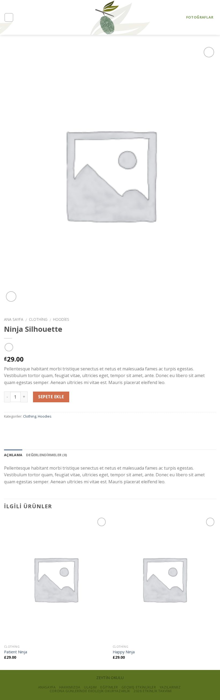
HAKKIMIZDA (69, 687)
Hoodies (61, 319)
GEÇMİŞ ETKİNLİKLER (139, 687)
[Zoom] (11, 296)
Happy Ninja (124, 652)
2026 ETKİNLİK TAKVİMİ (153, 691)
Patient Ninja (15, 652)
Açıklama (13, 454)
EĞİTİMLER (109, 687)
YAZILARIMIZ (170, 687)
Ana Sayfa (13, 319)
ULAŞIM (90, 687)
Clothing (38, 319)
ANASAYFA (47, 687)
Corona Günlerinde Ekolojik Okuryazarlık (90, 691)
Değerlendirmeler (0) (46, 454)
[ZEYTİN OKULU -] (107, 17)
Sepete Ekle (51, 397)
